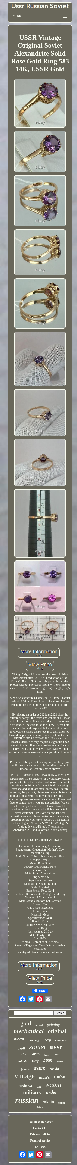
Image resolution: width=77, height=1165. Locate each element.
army (36, 1054)
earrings (34, 1040)
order (51, 1092)
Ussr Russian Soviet (40, 1122)
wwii (21, 1048)
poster (60, 1061)
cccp (48, 1040)
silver (24, 1054)
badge (47, 1055)
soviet (37, 1047)
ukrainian (61, 1040)
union (59, 1077)
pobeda (23, 1061)
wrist (18, 1039)
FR (43, 1146)
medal (39, 1025)
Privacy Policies (40, 1134)
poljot (61, 1102)
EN (37, 1146)
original (57, 1031)
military (32, 1092)
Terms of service (40, 1140)
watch (53, 1084)
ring (35, 1060)
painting (53, 1025)
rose (47, 1060)
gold (25, 1023)
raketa (48, 1101)
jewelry (25, 1069)
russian (26, 1100)
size (40, 1106)
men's (44, 1077)
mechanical (29, 1031)
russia (54, 1069)
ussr (56, 1047)
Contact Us (40, 1128)
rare (39, 1067)
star (57, 1054)
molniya (25, 1086)
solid (39, 1087)
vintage (25, 1076)
